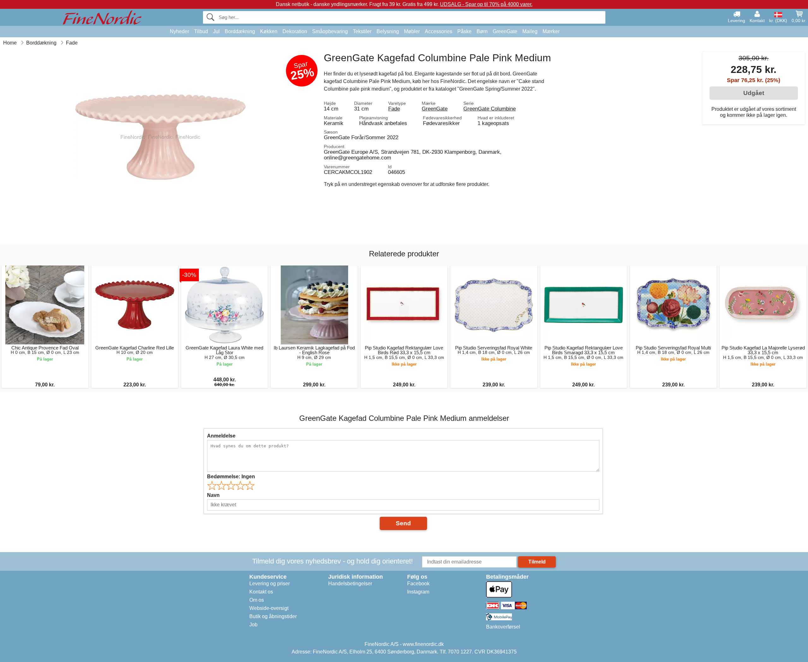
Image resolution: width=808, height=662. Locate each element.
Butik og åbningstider (273, 616)
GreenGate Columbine (489, 108)
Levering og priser (269, 583)
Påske (464, 31)
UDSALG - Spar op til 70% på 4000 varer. (486, 4)
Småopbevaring (330, 31)
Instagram (418, 591)
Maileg (530, 31)
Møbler (412, 31)
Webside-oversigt (268, 608)
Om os (256, 600)
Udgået (753, 93)
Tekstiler (362, 31)
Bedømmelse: (231, 476)
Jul (216, 31)
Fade (394, 108)
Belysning (388, 31)
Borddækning (240, 31)
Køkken (268, 31)
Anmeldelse (221, 435)
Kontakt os (261, 591)
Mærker (551, 31)
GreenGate (505, 31)
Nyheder (179, 31)
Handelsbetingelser (350, 583)
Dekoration (294, 31)
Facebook (418, 583)
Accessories (438, 31)
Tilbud (201, 31)
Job (253, 624)
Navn (213, 495)
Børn (482, 31)
